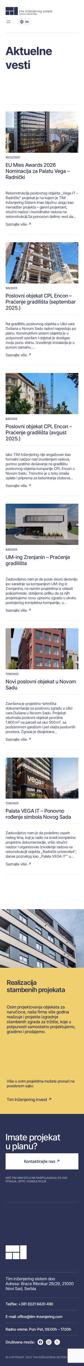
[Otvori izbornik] (8, 22)
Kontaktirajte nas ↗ (42, 1161)
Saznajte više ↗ (19, 224)
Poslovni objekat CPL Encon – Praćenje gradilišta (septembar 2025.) (41, 302)
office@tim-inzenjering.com (40, 1316)
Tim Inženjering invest (27, 1099)
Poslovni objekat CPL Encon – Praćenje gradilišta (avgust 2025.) (39, 432)
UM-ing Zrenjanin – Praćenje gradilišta (38, 560)
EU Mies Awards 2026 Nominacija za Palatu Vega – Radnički (38, 171)
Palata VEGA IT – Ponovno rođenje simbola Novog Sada (38, 814)
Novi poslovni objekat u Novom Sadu (41, 684)
